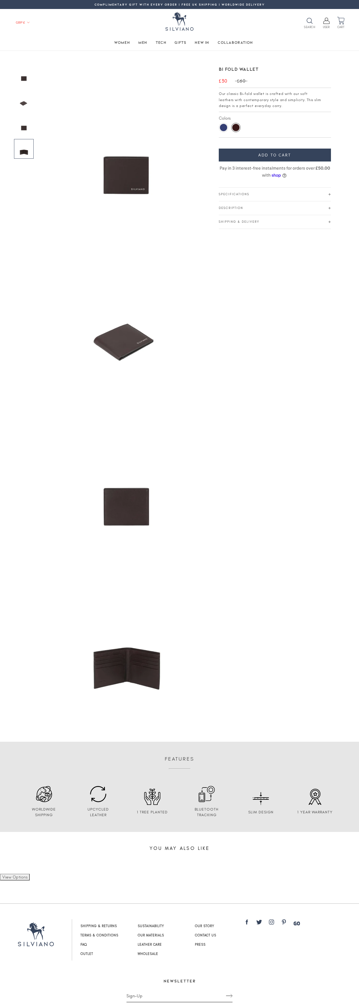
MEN (142, 42)
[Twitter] (259, 923)
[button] (223, 127)
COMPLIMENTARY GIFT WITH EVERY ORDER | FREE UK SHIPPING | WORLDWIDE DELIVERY (180, 4)
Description (231, 208)
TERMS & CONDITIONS (99, 935)
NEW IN (202, 42)
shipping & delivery (239, 222)
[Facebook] (247, 923)
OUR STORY (204, 926)
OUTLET (86, 954)
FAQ (83, 944)
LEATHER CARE (150, 944)
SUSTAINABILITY (151, 926)
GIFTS (180, 42)
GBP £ (20, 22)
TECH (161, 42)
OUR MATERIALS (151, 935)
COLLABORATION (235, 42)
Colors (225, 118)
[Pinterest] (284, 923)
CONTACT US (205, 935)
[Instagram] (271, 923)
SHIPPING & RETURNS (98, 926)
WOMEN (122, 42)
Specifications (234, 194)
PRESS (200, 944)
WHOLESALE (148, 954)
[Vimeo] (296, 923)
